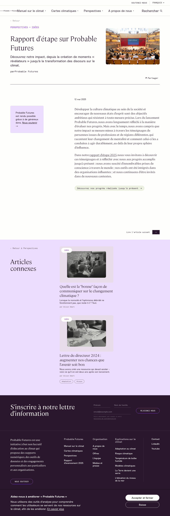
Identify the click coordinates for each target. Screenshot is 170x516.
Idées (35, 27)
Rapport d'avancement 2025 (73, 461)
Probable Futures (26, 71)
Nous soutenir (29, 122)
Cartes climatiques (63, 11)
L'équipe (97, 458)
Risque (79, 381)
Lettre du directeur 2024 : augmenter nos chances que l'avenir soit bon (82, 359)
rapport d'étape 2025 (103, 155)
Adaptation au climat (125, 448)
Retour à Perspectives (24, 248)
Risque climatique (124, 453)
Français (157, 3)
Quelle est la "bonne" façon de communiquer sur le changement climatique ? (86, 291)
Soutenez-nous (139, 3)
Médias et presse (97, 464)
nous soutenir (22, 481)
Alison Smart (69, 307)
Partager (153, 78)
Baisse (142, 504)
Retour (15, 20)
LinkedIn (156, 444)
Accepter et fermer (142, 497)
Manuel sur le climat (30, 11)
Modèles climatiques (125, 465)
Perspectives (92, 11)
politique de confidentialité (105, 418)
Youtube (156, 448)
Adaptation (66, 381)
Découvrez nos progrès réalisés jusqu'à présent (108, 188)
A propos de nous (120, 11)
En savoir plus (55, 508)
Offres (96, 453)
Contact (156, 439)
